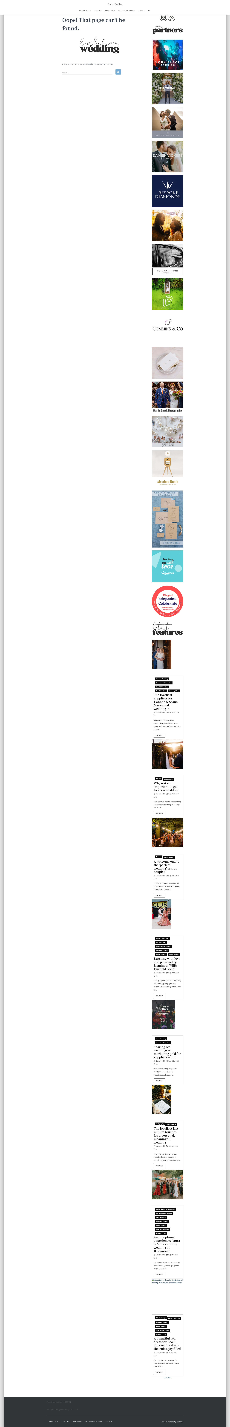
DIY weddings (160, 942)
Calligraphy (160, 1124)
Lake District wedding (163, 683)
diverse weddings (162, 938)
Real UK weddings (162, 687)
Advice (158, 778)
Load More (167, 1378)
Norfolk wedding (174, 1318)
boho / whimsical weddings (165, 1209)
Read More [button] (159, 735)
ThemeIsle (179, 1422)
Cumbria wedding (162, 679)
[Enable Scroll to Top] (225, 1422)
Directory (97, 10)
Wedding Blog (84, 10)
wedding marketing (163, 1043)
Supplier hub (109, 10)
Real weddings (161, 691)
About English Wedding (126, 10)
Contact (141, 10)
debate (158, 857)
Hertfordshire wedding (164, 1213)
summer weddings (162, 1229)
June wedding (161, 1217)
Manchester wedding (163, 946)
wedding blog (173, 691)
